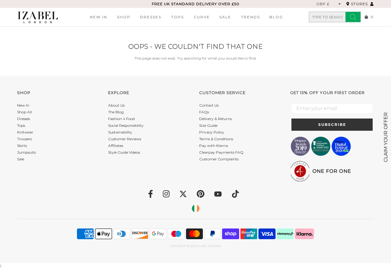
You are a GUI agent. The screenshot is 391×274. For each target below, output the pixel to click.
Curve (202, 17)
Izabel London (209, 246)
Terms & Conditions (216, 139)
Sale (225, 17)
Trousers (24, 139)
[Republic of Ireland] (195, 208)
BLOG (276, 17)
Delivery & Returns (215, 118)
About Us (116, 105)
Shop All (24, 112)
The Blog (116, 112)
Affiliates (115, 145)
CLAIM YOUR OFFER (386, 137)
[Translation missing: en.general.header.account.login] (372, 4)
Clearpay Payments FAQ (221, 152)
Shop (123, 17)
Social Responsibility (126, 125)
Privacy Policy (211, 132)
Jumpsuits (26, 152)
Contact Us (209, 105)
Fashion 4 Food (121, 118)
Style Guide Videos (124, 152)
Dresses (150, 17)
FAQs (204, 112)
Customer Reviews (124, 139)
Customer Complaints (219, 159)
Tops (177, 17)
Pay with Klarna (213, 145)
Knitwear (25, 132)
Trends (250, 17)
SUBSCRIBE (332, 124)
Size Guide (208, 125)
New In (98, 17)
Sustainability (120, 132)
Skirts (22, 145)
